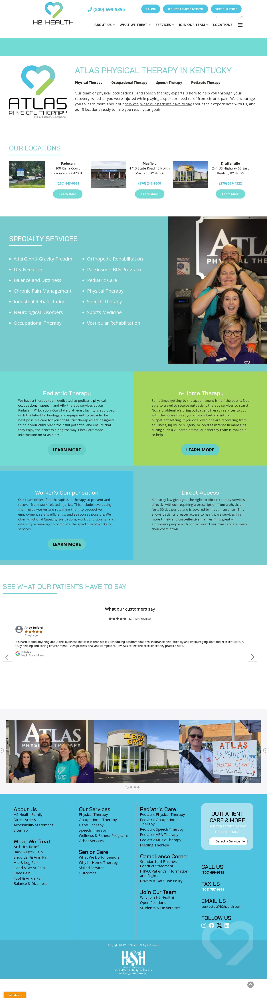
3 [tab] (135, 787)
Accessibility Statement (33, 825)
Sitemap (21, 830)
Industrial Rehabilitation (40, 301)
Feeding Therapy (154, 845)
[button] (250, 985)
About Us (103, 24)
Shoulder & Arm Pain (32, 857)
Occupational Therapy (129, 82)
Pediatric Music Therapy (160, 839)
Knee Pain (22, 873)
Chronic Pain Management (43, 291)
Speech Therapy (169, 82)
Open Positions (153, 902)
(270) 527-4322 (230, 183)
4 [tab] (138, 787)
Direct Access (25, 819)
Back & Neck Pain (28, 852)
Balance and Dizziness (37, 280)
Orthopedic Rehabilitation (115, 258)
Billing (151, 9)
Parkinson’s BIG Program (114, 269)
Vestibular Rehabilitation (113, 323)
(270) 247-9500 (149, 183)
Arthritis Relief (26, 846)
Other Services (91, 840)
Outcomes (87, 873)
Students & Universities (160, 907)
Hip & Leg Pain (26, 862)
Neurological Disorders (38, 312)
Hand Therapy (91, 825)
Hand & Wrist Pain (29, 867)
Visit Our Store (226, 9)
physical (99, 400)
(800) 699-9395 (108, 9)
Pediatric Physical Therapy (162, 814)
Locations (222, 24)
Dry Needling (28, 269)
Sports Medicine (104, 312)
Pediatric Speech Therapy (162, 829)
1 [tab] (127, 787)
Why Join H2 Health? (157, 897)
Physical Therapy (88, 82)
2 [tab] (131, 787)
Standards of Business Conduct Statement (159, 863)
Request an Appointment (185, 9)
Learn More (67, 194)
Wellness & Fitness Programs (104, 835)
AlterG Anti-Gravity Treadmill (45, 258)
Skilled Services (91, 867)
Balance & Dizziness (30, 883)
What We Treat (133, 24)
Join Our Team (192, 24)
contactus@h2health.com (221, 906)
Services (163, 24)
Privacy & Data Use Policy (161, 880)
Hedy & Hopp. (140, 973)
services (132, 104)
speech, (46, 405)
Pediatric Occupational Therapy (159, 821)
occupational (28, 405)
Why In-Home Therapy (98, 862)
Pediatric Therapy (205, 82)
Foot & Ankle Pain (29, 878)
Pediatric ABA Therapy (159, 834)
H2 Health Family (28, 814)
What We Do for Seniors (99, 857)
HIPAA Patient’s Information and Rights (164, 873)
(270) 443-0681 (67, 183)
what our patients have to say (166, 104)
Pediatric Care (102, 280)
